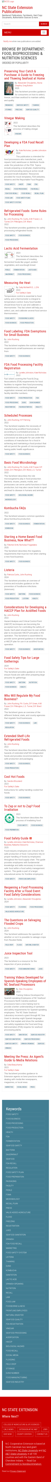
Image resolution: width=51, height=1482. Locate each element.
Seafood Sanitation (12, 1039)
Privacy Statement (18, 1471)
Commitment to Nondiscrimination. (23, 1464)
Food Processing (20, 189)
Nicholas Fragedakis (28, 545)
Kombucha (9, 528)
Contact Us (42, 1434)
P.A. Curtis (24, 219)
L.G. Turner (36, 470)
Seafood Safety (23, 105)
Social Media (22, 1087)
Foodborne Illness (26, 318)
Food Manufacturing (27, 969)
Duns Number (35, 402)
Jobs (45, 1429)
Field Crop (9, 945)
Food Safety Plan (23, 198)
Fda (36, 184)
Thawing (36, 105)
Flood (19, 945)
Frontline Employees (27, 879)
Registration (10, 407)
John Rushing (13, 219)
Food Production (27, 323)
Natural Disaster (32, 945)
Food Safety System (13, 202)
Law (35, 723)
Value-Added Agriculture (14, 912)
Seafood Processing (32, 1039)
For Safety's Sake (23, 293)
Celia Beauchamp (14, 1065)
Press (32, 1087)
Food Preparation (12, 830)
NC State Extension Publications (17, 9)
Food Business (24, 235)
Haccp (21, 184)
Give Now (8, 1434)
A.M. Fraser (34, 219)
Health (35, 598)
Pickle (7, 270)
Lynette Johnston (39, 150)
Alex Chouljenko (26, 989)
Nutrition (33, 682)
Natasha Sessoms (20, 845)
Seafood (41, 1044)
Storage (8, 110)
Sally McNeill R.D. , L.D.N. (29, 287)
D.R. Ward (27, 222)
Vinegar (18, 134)
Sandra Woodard (14, 781)
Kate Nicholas (25, 150)
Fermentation (19, 270)
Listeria (25, 598)
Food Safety (10, 184)
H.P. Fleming (25, 420)
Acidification (38, 649)
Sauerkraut (9, 274)
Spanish (8, 1048)
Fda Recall (35, 189)
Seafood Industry (38, 1035)
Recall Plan (39, 193)
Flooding (22, 907)
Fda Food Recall (11, 193)
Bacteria (22, 594)
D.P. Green (33, 703)
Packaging (9, 105)
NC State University (28, 1450)
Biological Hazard (26, 495)
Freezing (19, 110)
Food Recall (26, 193)
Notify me (7, 41)
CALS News (9, 1429)
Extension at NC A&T (28, 1429)
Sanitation (23, 1035)
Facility (39, 407)
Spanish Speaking (27, 1044)
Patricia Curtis (13, 575)
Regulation (9, 727)
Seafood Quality (32, 110)
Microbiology (10, 500)
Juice (40, 969)
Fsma (29, 184)
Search (44, 24)
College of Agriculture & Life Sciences (21, 1424)
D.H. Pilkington (16, 222)
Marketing (9, 1087)
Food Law (9, 198)
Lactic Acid (32, 270)
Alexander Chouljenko (27, 83)
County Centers (24, 1434)
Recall (7, 189)
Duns (24, 402)
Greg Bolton (28, 85)
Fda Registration (25, 407)
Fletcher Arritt (12, 545)
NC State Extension (20, 1409)
